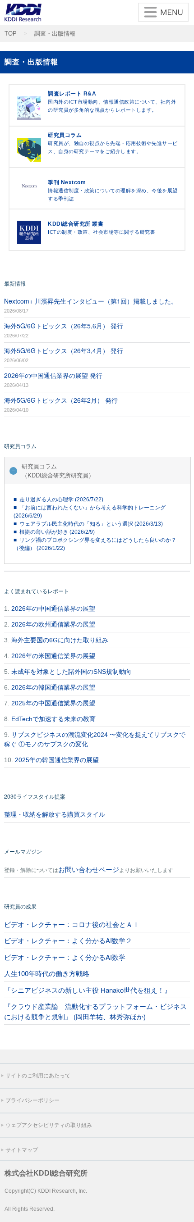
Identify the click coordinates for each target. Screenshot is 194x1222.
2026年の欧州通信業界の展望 (53, 624)
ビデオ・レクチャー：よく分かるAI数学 (64, 957)
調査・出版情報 (54, 34)
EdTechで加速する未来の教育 (53, 718)
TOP (11, 34)
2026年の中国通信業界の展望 (53, 608)
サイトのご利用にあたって (37, 1075)
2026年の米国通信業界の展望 (53, 655)
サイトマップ (21, 1150)
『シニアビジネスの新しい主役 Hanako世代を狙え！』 (87, 990)
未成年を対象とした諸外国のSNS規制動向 (71, 671)
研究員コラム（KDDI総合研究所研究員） (58, 470)
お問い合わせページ (88, 869)
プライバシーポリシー (32, 1100)
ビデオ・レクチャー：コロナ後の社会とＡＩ (71, 924)
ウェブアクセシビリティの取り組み (48, 1125)
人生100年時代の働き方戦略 (46, 973)
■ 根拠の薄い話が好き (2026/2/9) (54, 532)
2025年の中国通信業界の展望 (53, 703)
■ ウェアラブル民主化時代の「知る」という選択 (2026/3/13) (88, 524)
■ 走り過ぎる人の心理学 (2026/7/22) (58, 499)
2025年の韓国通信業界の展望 (57, 759)
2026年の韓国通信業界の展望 (53, 687)
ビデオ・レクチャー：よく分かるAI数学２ (68, 940)
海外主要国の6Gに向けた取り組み (59, 640)
